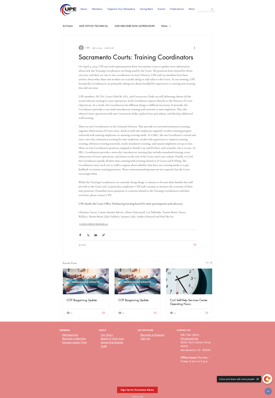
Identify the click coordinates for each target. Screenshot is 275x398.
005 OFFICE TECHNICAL (93, 26)
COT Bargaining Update (82, 300)
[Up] (268, 391)
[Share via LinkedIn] (95, 234)
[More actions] (194, 48)
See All (209, 262)
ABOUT (102, 330)
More (164, 26)
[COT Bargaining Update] (86, 281)
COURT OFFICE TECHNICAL (93, 224)
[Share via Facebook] (80, 234)
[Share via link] (103, 234)
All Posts (68, 26)
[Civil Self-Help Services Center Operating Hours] (189, 281)
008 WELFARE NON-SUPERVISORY (135, 26)
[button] (137, 390)
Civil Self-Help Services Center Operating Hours (189, 302)
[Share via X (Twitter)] (87, 234)
